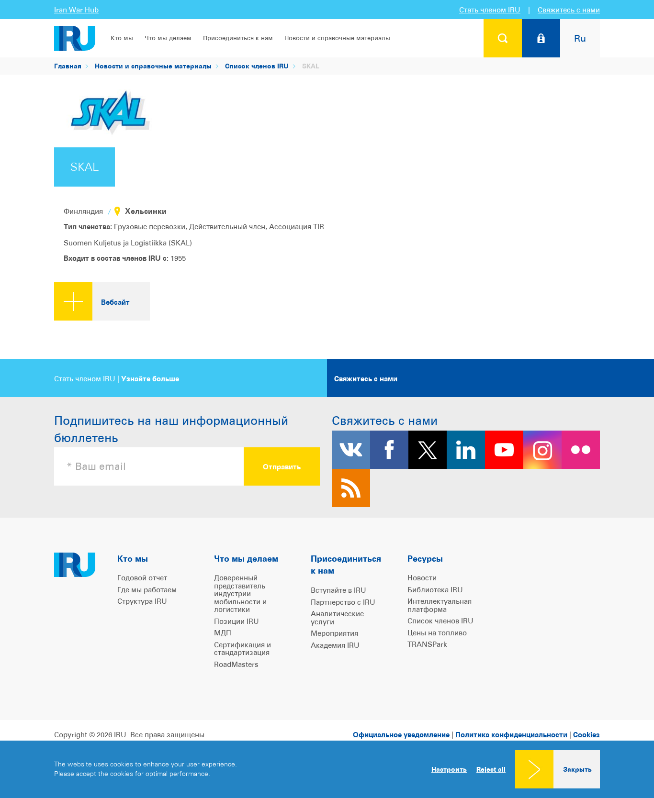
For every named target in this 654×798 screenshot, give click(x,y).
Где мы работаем (147, 590)
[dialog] (327, 769)
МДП (222, 633)
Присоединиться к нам (238, 38)
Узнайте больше (150, 379)
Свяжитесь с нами (569, 10)
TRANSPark (427, 644)
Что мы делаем (168, 38)
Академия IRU (335, 645)
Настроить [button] (449, 769)
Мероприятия (334, 633)
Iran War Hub (76, 10)
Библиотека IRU (435, 590)
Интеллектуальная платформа (439, 605)
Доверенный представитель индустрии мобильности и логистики (240, 593)
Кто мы (122, 38)
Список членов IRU (257, 66)
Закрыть (577, 769)
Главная (67, 66)
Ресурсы (425, 559)
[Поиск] (503, 38)
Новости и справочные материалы (337, 38)
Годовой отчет (142, 578)
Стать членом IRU (489, 10)
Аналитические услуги (337, 618)
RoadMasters (236, 664)
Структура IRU (142, 601)
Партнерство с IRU (343, 602)
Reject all (491, 769)
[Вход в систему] (541, 38)
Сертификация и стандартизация (242, 649)
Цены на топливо (437, 633)
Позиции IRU (236, 621)
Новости (422, 578)
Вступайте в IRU (338, 590)
